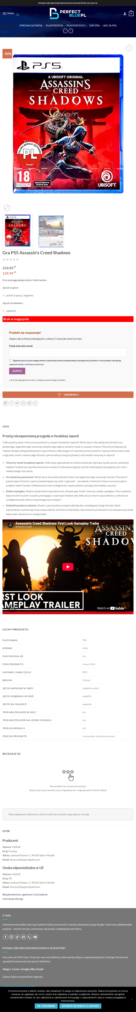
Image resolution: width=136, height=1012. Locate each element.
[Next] (127, 128)
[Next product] (65, 31)
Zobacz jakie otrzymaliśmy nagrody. (22, 976)
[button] (8, 13)
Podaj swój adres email (21, 345)
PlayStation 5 (76, 25)
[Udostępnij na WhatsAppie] (5, 403)
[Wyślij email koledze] (23, 403)
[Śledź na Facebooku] (5, 937)
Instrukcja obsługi (12, 898)
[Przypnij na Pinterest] (29, 403)
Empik (40, 969)
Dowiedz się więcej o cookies (80, 1006)
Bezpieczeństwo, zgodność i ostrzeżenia (24, 894)
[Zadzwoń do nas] (29, 937)
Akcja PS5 (110, 25)
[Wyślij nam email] (23, 937)
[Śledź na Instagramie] (11, 937)
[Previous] (9, 128)
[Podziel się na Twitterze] (17, 403)
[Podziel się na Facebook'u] (11, 403)
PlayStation (54, 25)
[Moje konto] (125, 13)
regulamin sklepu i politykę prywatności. (26, 364)
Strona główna (30, 25)
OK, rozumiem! (46, 1006)
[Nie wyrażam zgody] (132, 1000)
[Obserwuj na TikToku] (17, 937)
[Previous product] (70, 31)
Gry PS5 (94, 25)
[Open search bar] (17, 14)
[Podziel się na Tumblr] (35, 403)
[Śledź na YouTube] (35, 937)
